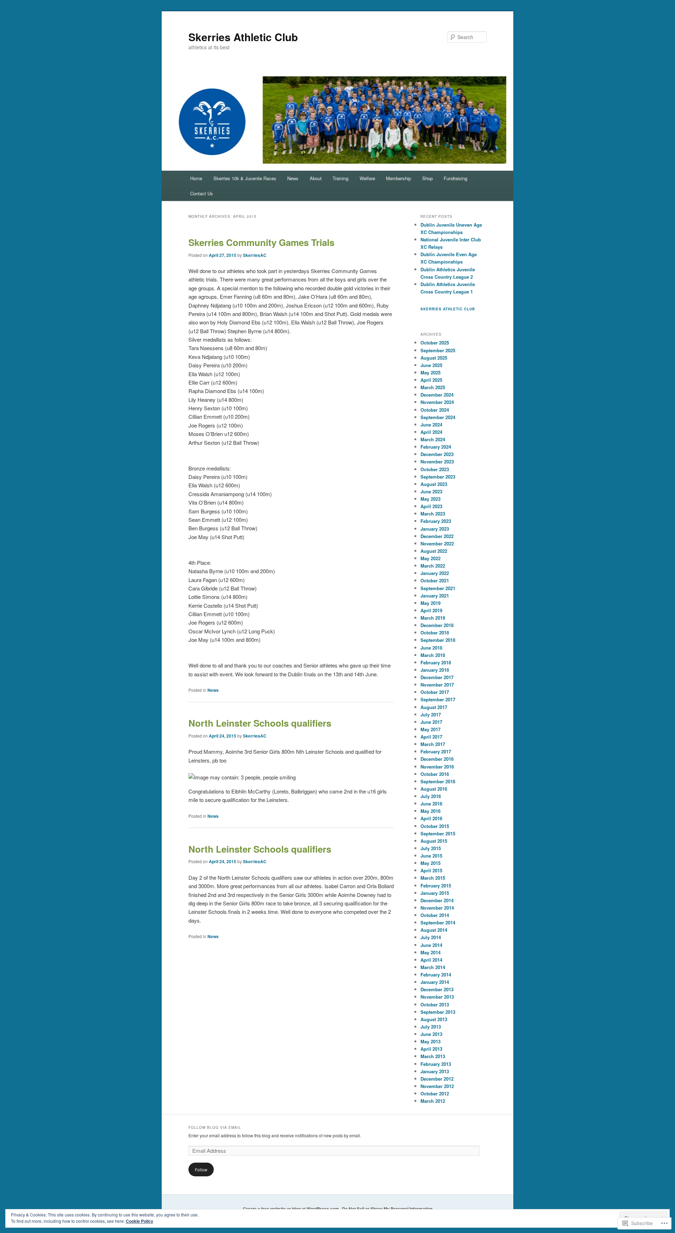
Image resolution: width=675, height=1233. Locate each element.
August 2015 (433, 840)
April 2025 (431, 380)
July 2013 (430, 1026)
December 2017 (437, 677)
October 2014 (434, 915)
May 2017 (430, 729)
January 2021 (434, 595)
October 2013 (434, 1004)
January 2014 (434, 982)
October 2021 (434, 580)
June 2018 (431, 647)
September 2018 (437, 640)
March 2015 (432, 877)
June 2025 (431, 365)
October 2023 (434, 469)
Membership (398, 178)
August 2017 (433, 707)
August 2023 (433, 484)
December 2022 (437, 536)
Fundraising (455, 178)
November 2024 (437, 402)
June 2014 (431, 945)
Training (340, 178)
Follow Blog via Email (214, 1127)
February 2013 (435, 1064)
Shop (427, 178)
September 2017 (437, 699)
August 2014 (433, 930)
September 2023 (437, 476)
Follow (201, 1169)
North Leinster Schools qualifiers (259, 722)
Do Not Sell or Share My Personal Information (387, 1209)
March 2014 (432, 967)
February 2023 (435, 521)
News (292, 178)
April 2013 (431, 1048)
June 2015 (431, 855)
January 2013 (434, 1071)
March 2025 (432, 387)
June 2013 (431, 1034)
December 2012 (437, 1078)
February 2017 (435, 751)
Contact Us (201, 193)
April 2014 (431, 959)
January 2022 (434, 573)
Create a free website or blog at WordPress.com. (291, 1209)
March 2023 (432, 513)
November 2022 (437, 543)
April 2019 (431, 610)
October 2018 (434, 632)
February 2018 (435, 662)
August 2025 (433, 357)
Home (196, 178)
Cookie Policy (139, 1221)
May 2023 (430, 498)
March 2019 (432, 617)
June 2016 (431, 803)
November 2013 (437, 996)
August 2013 (433, 1019)
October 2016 (434, 774)
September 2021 (437, 588)
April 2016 (431, 818)
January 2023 (434, 528)
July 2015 (430, 848)
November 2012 (437, 1086)
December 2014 (437, 900)
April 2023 (431, 506)
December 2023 (437, 454)
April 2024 (431, 432)
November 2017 (437, 684)
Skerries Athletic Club (243, 36)
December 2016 (437, 758)
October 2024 (434, 409)
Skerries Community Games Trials (261, 242)
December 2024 (437, 394)
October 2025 (434, 342)
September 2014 (437, 922)
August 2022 (433, 551)
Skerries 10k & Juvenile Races (244, 178)
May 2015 (430, 863)
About (316, 178)
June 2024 (431, 424)
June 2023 (431, 491)
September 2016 (437, 781)
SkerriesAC (254, 255)
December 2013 (437, 989)
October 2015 (434, 826)
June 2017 (431, 722)
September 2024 (437, 417)
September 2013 (437, 1011)
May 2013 (430, 1041)
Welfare (367, 178)
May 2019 (430, 603)
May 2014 (430, 952)
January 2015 (434, 893)
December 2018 (437, 625)
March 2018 (432, 655)
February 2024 (435, 446)
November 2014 (437, 907)
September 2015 (437, 833)
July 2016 (430, 796)
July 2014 (430, 937)
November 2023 (437, 461)
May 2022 (430, 558)
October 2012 (434, 1093)
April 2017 (431, 736)
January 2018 (434, 669)
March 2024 (432, 439)
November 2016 (437, 766)
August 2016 (433, 788)
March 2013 (432, 1056)
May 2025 (430, 372)
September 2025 (437, 350)
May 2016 (430, 811)
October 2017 (434, 692)
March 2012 (432, 1101)
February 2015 (435, 885)
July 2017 (430, 714)
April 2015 (431, 870)
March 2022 (432, 565)
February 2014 (435, 974)
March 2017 (432, 744)
